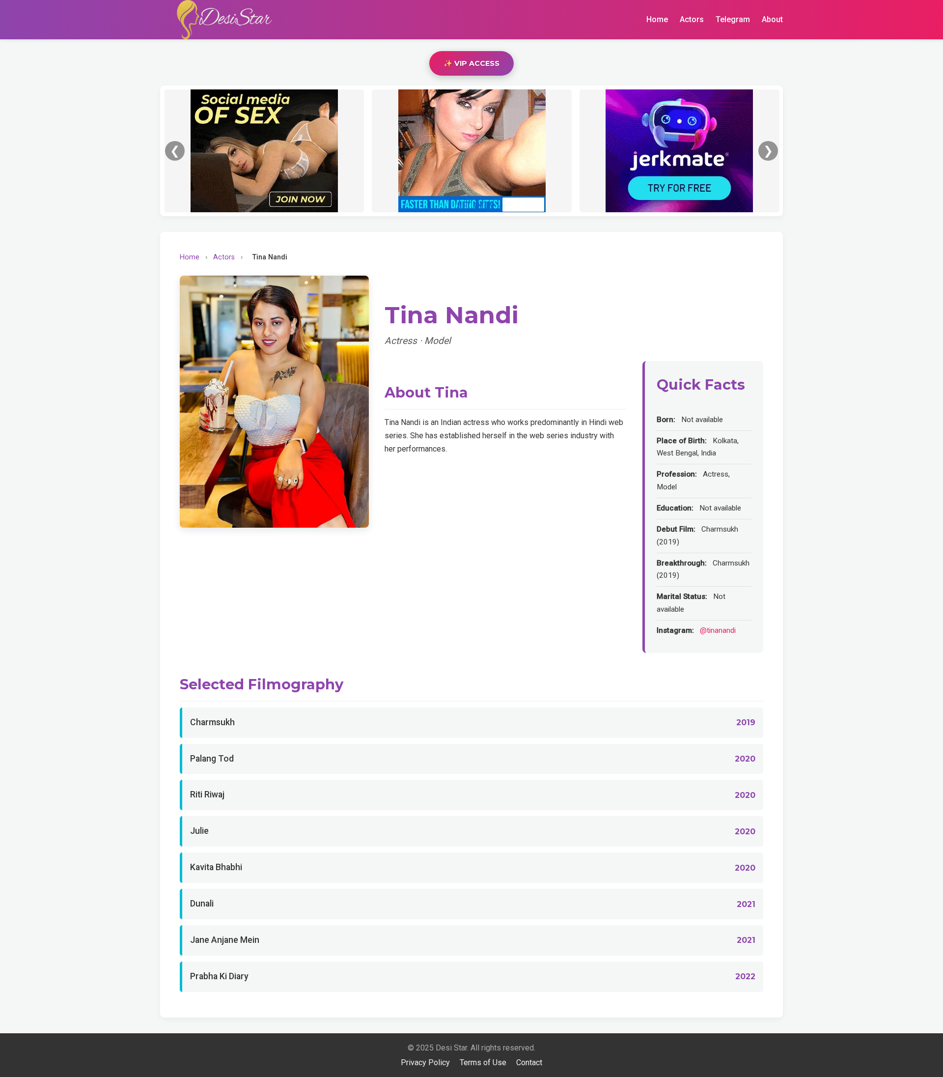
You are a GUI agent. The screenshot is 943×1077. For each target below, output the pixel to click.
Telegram (733, 19)
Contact (529, 1062)
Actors (692, 19)
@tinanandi (718, 630)
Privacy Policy (425, 1062)
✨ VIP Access (471, 63)
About (772, 19)
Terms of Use (483, 1062)
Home (657, 19)
